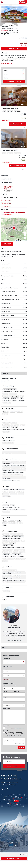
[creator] (14, 834)
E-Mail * (4, 697)
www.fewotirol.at (7, 206)
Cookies (18, 840)
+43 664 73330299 (7, 200)
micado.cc (25, 240)
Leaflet (18, 240)
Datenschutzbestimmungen (18, 728)
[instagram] (8, 789)
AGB (24, 837)
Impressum (5, 840)
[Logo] (23, 2)
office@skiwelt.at (11, 778)
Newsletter (5, 730)
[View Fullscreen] (25, 238)
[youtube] (5, 789)
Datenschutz (12, 840)
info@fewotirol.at (7, 203)
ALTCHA (22, 743)
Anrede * (4, 685)
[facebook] (2, 789)
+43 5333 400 (9, 775)
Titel (15, 685)
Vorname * (5, 691)
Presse (23, 840)
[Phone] (21, 45)
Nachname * (16, 691)
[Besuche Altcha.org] (23, 741)
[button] (25, 14)
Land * (4, 703)
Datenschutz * (6, 726)
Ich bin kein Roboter (11, 740)
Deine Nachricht (6, 708)
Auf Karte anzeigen (4, 30)
